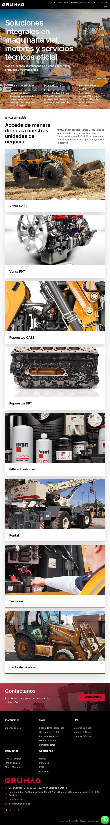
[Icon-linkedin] (102, 2)
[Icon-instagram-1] (98, 2)
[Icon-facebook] (94, 2)
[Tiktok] (106, 2)
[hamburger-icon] (105, 7)
